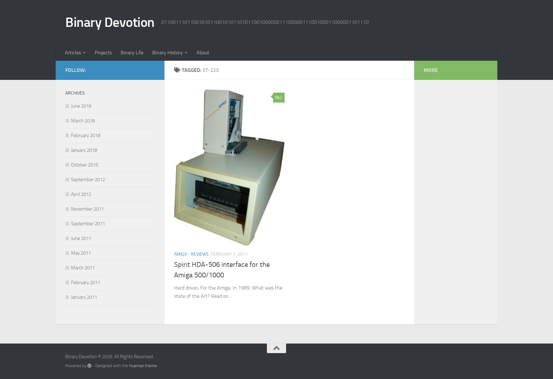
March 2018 (83, 121)
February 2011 (85, 282)
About (202, 53)
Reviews (200, 254)
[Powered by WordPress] (89, 366)
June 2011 (81, 238)
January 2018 (84, 150)
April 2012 (81, 194)
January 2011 (84, 297)
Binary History (167, 53)
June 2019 (81, 106)
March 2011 (83, 268)
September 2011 (88, 224)
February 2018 (85, 135)
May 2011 (81, 253)
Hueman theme (143, 365)
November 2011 (87, 209)
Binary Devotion (110, 22)
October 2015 (84, 165)
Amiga (180, 254)
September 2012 (88, 179)
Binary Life (132, 53)
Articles (73, 53)
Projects (103, 53)
